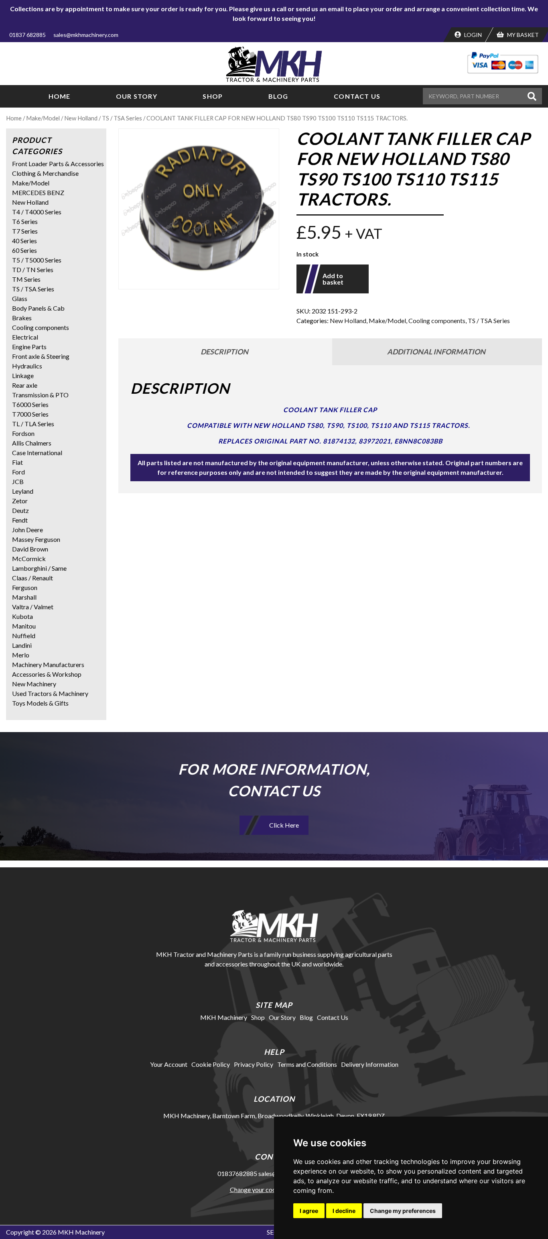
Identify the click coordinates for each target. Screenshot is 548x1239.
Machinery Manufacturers (48, 664)
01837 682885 (27, 34)
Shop (213, 96)
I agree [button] (309, 1210)
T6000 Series (30, 404)
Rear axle (24, 385)
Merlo (20, 655)
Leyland (22, 491)
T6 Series (25, 221)
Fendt (20, 520)
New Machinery (34, 684)
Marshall (24, 597)
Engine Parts (29, 346)
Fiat (17, 462)
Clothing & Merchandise (45, 173)
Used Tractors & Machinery (50, 693)
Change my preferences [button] (403, 1210)
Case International (37, 452)
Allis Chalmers (31, 443)
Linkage (23, 375)
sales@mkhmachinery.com (85, 34)
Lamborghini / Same (39, 568)
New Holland (80, 118)
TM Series (26, 279)
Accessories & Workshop (46, 674)
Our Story (136, 96)
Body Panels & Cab (38, 308)
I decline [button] (344, 1210)
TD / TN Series (32, 269)
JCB (18, 481)
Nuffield (23, 635)
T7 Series (25, 231)
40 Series (24, 240)
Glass (19, 298)
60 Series (24, 250)
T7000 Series (30, 414)
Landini (22, 645)
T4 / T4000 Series (36, 212)
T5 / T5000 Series (36, 260)
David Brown (30, 549)
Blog (278, 96)
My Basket (522, 34)
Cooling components (436, 320)
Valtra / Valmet (32, 606)
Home (60, 96)
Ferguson (24, 587)
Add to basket (333, 279)
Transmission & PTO (40, 395)
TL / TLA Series (33, 423)
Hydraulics (27, 366)
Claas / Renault (32, 578)
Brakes (22, 317)
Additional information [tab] (436, 351)
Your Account (168, 1064)
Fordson (23, 433)
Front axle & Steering (40, 356)
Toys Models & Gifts (40, 703)
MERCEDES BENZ (38, 192)
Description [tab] (224, 351)
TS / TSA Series (122, 118)
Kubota (22, 616)
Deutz (20, 510)
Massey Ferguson (36, 539)
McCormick (29, 558)
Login (472, 34)
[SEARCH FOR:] (474, 96)
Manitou (24, 626)
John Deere (27, 529)
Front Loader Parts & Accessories (58, 163)
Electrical (25, 337)
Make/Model (43, 118)
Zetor (20, 501)
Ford (18, 472)
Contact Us (357, 96)
